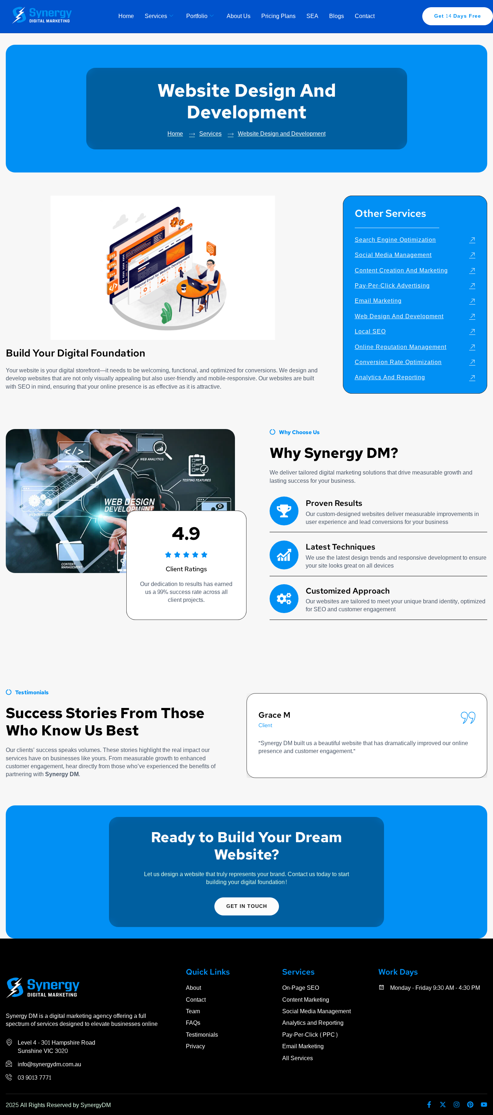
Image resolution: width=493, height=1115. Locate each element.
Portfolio (197, 16)
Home (126, 16)
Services (156, 16)
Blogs (336, 16)
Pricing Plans (278, 16)
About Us (238, 16)
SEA (312, 16)
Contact (365, 16)
